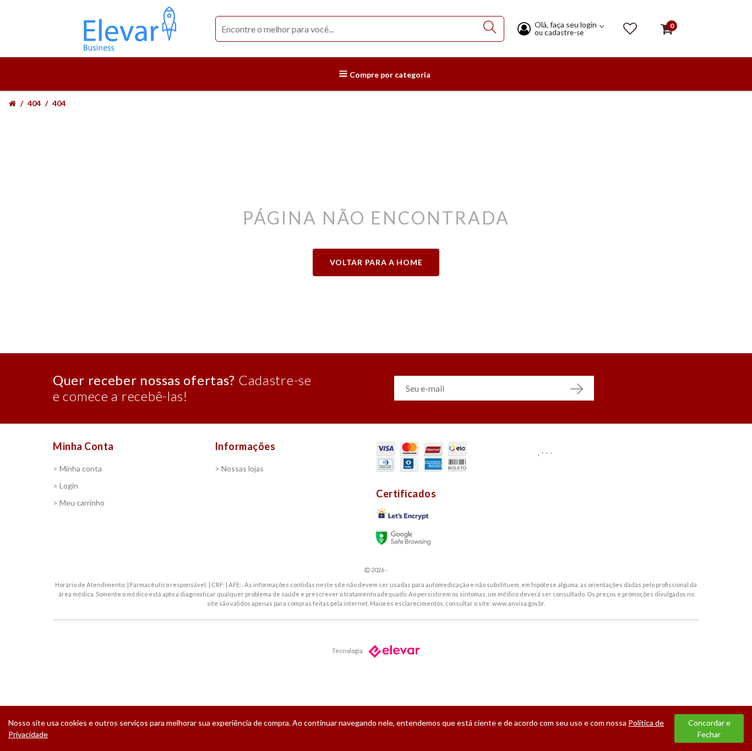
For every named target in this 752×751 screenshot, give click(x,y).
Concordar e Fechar (709, 728)
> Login (65, 485)
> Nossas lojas (239, 468)
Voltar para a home (376, 262)
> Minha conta (77, 468)
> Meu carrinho (79, 502)
